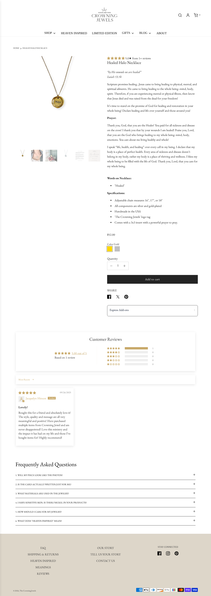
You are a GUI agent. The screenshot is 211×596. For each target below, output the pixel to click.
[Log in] (188, 15)
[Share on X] (118, 297)
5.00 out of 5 (79, 353)
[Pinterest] (177, 553)
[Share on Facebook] (109, 297)
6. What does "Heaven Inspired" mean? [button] (38, 520)
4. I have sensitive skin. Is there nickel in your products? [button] (51, 502)
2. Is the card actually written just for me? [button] (43, 484)
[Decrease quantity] (111, 266)
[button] (16, 101)
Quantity (112, 258)
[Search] (180, 15)
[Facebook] (159, 553)
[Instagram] (168, 553)
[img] (27, 393)
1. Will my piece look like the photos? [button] (39, 475)
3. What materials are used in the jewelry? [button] (42, 493)
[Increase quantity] (124, 266)
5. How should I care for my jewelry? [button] (38, 511)
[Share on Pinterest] (126, 297)
